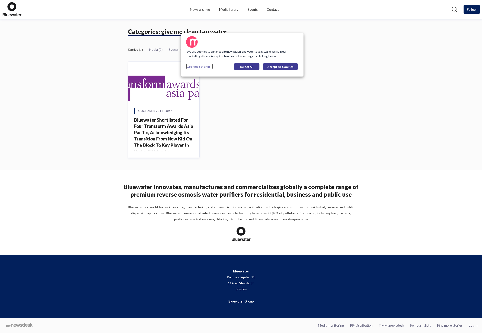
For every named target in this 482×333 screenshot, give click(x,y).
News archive (200, 9)
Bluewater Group (241, 301)
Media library (228, 9)
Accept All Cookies (280, 66)
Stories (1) (135, 49)
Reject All (246, 66)
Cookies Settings (198, 66)
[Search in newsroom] (454, 9)
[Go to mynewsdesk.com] (19, 325)
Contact (273, 9)
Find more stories (450, 325)
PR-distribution (361, 325)
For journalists (420, 325)
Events (252, 9)
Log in (473, 325)
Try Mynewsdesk (391, 325)
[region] (242, 55)
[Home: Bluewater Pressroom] (11, 9)
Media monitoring (331, 325)
